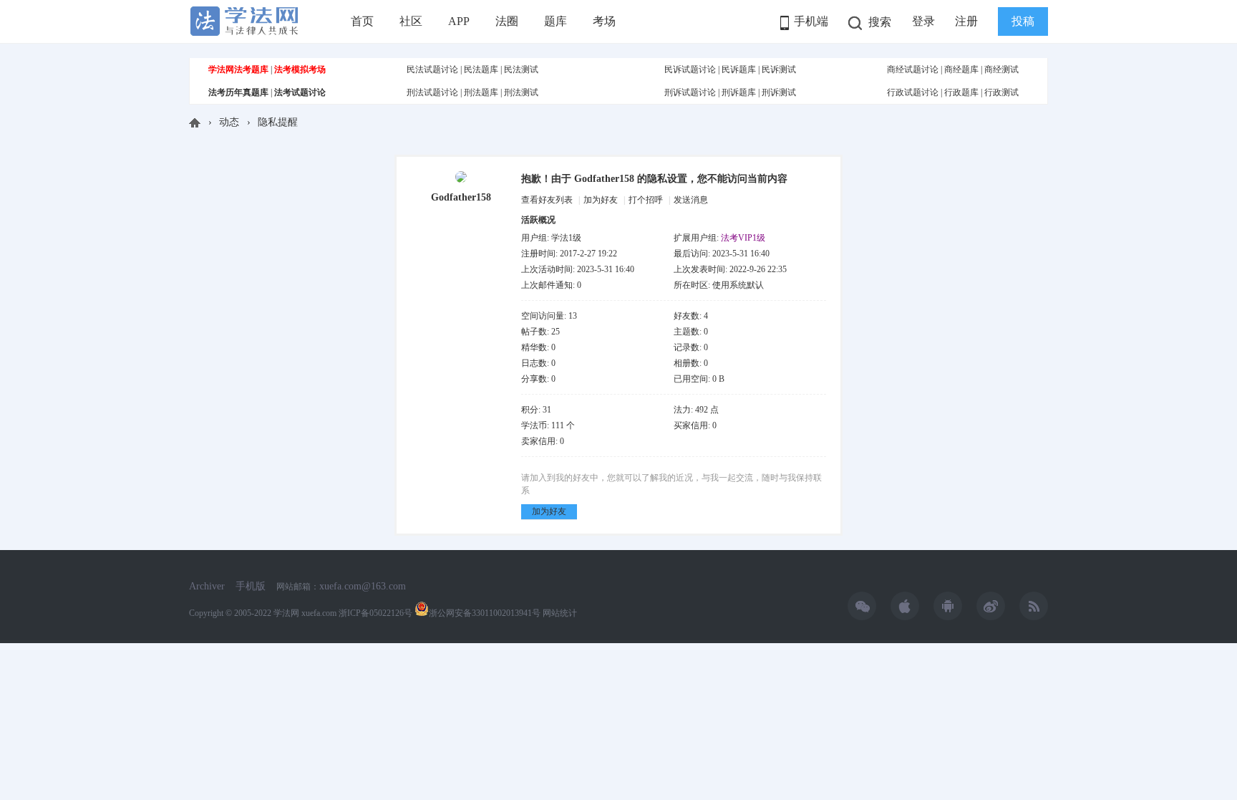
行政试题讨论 (912, 92)
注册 (966, 21)
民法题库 (481, 69)
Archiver (207, 586)
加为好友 (600, 200)
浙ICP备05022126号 (375, 613)
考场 (604, 21)
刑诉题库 (739, 92)
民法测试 (521, 69)
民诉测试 (779, 69)
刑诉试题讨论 (690, 92)
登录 (923, 21)
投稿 (1023, 21)
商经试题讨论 (912, 69)
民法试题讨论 (432, 69)
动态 (229, 122)
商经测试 (1001, 69)
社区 (410, 21)
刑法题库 (481, 92)
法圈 (506, 21)
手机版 (251, 586)
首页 (362, 21)
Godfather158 (461, 197)
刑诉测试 (779, 92)
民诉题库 (739, 69)
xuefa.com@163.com (362, 586)
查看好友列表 (547, 200)
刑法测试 (521, 92)
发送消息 (691, 200)
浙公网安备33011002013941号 (484, 613)
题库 (555, 21)
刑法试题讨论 (432, 92)
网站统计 (560, 613)
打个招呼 (646, 200)
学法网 (194, 122)
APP (459, 21)
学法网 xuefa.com (304, 613)
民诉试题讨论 (690, 69)
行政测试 (1001, 92)
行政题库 (961, 92)
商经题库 (961, 69)
